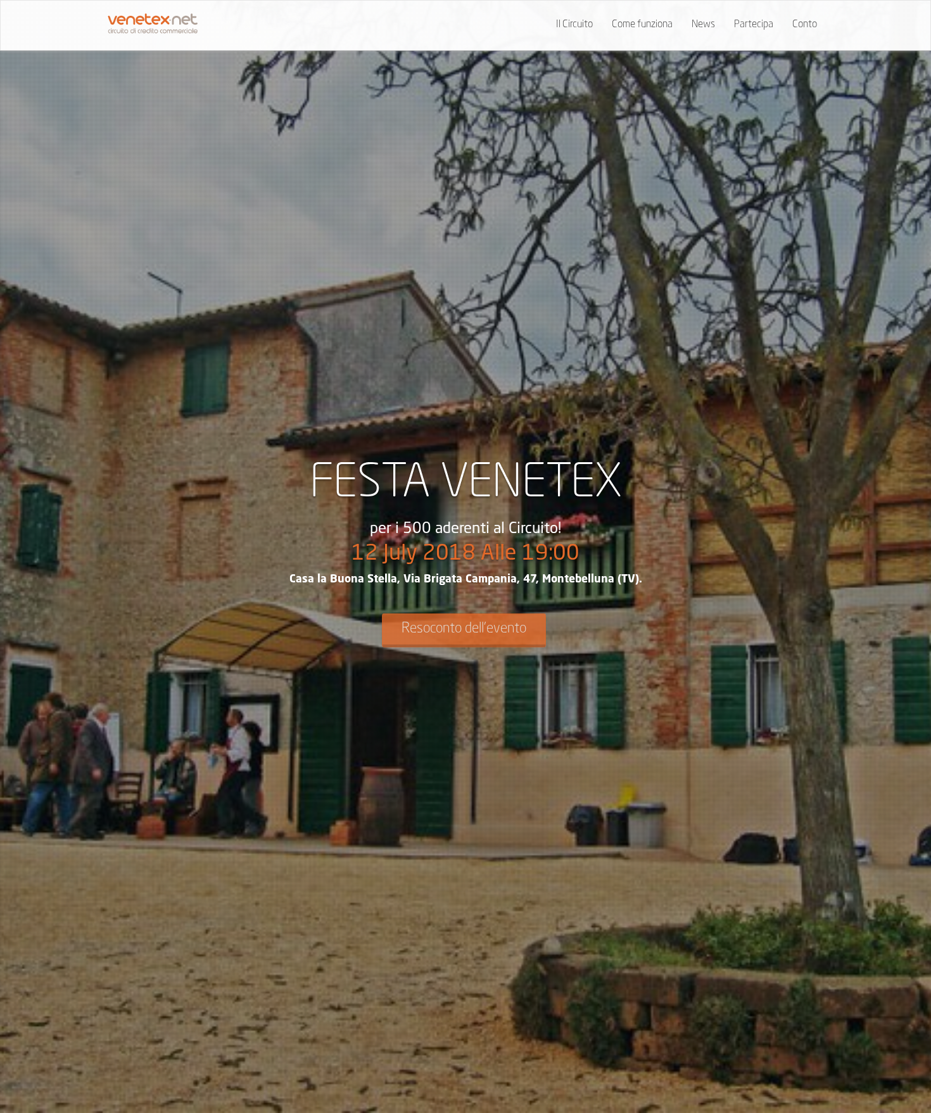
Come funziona (642, 25)
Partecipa (753, 25)
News (703, 25)
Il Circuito (574, 25)
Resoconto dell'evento (464, 629)
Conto (804, 25)
